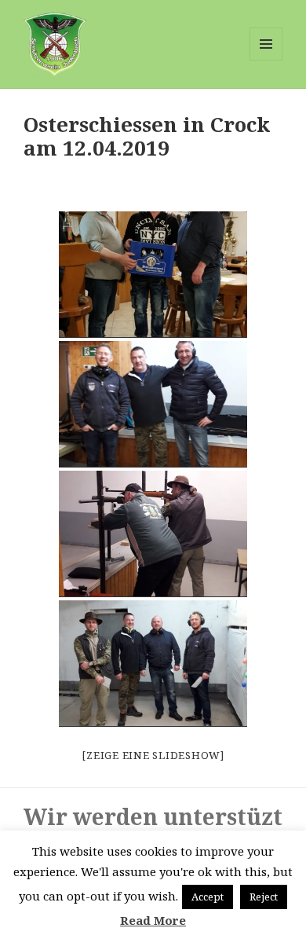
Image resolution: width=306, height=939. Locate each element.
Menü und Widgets (266, 60)
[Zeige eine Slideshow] (153, 755)
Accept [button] (207, 896)
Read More (153, 920)
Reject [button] (264, 896)
